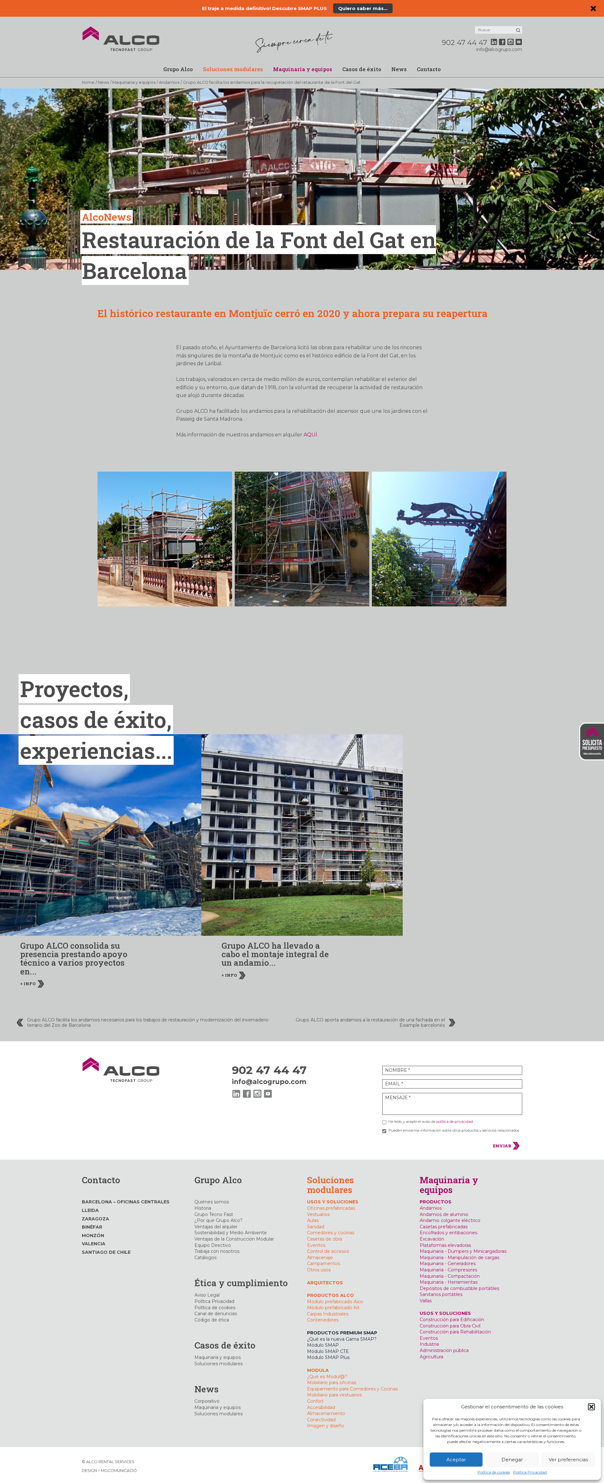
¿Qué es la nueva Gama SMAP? (342, 1339)
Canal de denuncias (215, 1313)
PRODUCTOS (435, 1202)
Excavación (432, 1239)
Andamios (169, 82)
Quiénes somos (211, 1202)
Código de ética (211, 1320)
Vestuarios (318, 1214)
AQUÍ (310, 435)
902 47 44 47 (464, 42)
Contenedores (322, 1320)
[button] (591, 1407)
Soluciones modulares (233, 69)
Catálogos (205, 1257)
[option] (100, 869)
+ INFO (28, 983)
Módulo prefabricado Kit (333, 1307)
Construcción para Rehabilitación (455, 1332)
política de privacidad (454, 1121)
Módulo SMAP (323, 1345)
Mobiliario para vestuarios (334, 1395)
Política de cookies (494, 1472)
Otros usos (319, 1270)
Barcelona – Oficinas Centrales (126, 1202)
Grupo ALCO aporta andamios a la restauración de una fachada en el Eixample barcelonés (370, 1022)
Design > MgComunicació (109, 1470)
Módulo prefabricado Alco (335, 1301)
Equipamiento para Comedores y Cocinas (352, 1389)
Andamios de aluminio (444, 1214)
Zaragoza (95, 1219)
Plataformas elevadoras (445, 1245)
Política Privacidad (530, 1472)
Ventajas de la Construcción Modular (234, 1239)
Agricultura (431, 1357)
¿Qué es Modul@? (327, 1376)
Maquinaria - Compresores (448, 1270)
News (399, 69)
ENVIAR (502, 1145)
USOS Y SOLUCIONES (332, 1202)
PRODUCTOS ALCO (330, 1295)
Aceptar (456, 1460)
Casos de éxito (361, 69)
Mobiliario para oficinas (331, 1382)
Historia (202, 1208)
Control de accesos (328, 1251)
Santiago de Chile (106, 1252)
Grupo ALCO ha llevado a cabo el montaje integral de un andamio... (275, 954)
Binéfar (92, 1227)
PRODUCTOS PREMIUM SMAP (342, 1333)
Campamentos (323, 1263)
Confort (315, 1401)
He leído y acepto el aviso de (431, 1121)
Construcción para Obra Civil (450, 1326)
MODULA (318, 1370)
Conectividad (321, 1420)
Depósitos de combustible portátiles (459, 1288)
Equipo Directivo (212, 1245)
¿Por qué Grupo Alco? (218, 1220)
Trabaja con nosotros (216, 1251)
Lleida (90, 1210)
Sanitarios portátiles (441, 1294)
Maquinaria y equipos (302, 69)
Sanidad (315, 1227)
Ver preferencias (568, 1460)
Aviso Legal (207, 1295)
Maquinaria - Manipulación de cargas (459, 1257)
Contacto (429, 69)
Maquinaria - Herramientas (449, 1282)
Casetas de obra (324, 1239)
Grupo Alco (178, 69)
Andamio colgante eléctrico (450, 1220)
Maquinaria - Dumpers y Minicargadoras (463, 1251)
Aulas (313, 1220)
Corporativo (207, 1401)
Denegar (512, 1460)
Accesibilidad (321, 1407)
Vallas (426, 1301)
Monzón (93, 1235)
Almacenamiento (326, 1413)
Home (88, 82)
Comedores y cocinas (330, 1233)
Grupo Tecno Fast (213, 1214)
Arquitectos (325, 1283)
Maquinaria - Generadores (448, 1263)
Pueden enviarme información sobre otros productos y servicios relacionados (454, 1130)
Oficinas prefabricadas (331, 1208)
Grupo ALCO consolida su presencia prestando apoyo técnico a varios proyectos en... (73, 958)
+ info (403, 8)
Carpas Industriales (327, 1314)
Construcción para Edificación (452, 1319)
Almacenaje (320, 1257)
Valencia (93, 1244)
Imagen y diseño (325, 1426)
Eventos (316, 1245)
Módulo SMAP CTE (328, 1351)
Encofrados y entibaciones (448, 1233)
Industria (429, 1344)
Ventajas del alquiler (216, 1227)
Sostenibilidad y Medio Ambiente (230, 1233)
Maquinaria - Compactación (450, 1276)
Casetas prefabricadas (443, 1227)
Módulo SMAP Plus (328, 1357)
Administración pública (444, 1350)
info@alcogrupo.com (499, 49)
